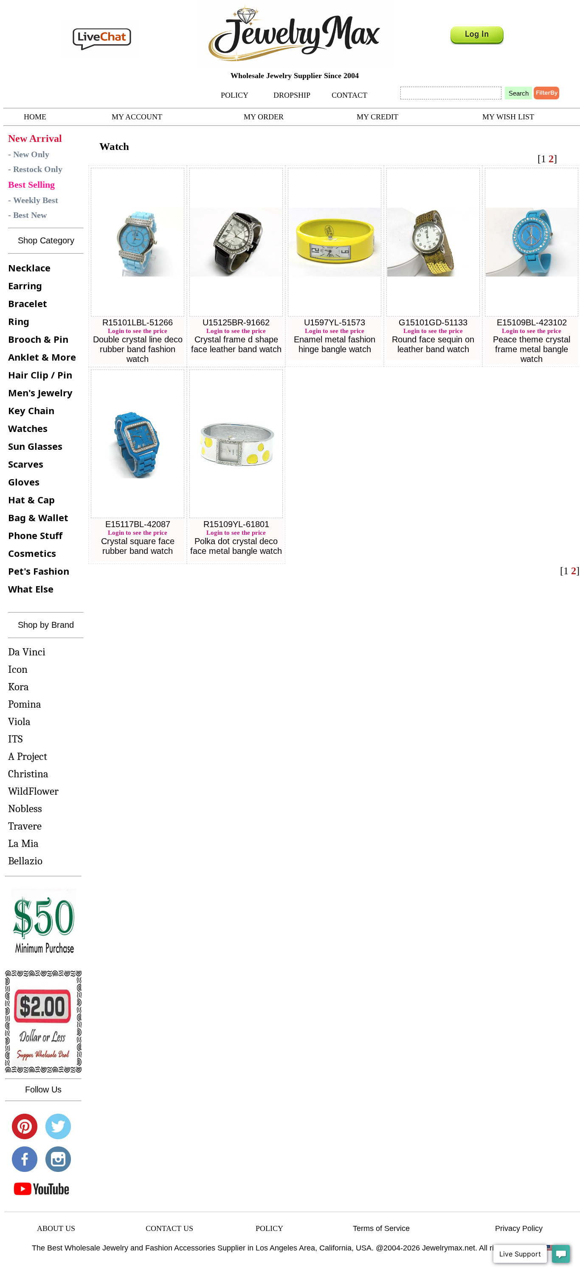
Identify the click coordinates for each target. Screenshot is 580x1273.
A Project (27, 756)
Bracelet (27, 303)
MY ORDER (264, 117)
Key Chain (31, 410)
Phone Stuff (35, 535)
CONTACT (349, 95)
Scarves (25, 463)
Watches (28, 428)
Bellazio (25, 861)
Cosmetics (32, 553)
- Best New (27, 215)
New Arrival (35, 138)
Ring (18, 321)
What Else (30, 588)
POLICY (234, 95)
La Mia (23, 843)
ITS (15, 739)
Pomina (24, 704)
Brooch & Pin (38, 339)
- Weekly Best (33, 200)
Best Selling (31, 184)
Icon (18, 669)
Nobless (25, 808)
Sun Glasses (35, 446)
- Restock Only (35, 169)
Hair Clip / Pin (40, 374)
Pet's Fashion (38, 571)
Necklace (29, 267)
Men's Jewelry (40, 392)
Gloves (23, 481)
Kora (18, 686)
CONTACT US (169, 1228)
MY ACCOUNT (137, 117)
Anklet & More (42, 356)
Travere (25, 826)
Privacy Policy (519, 1228)
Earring (25, 285)
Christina (28, 774)
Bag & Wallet (38, 517)
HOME (35, 117)
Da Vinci (26, 652)
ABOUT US (56, 1228)
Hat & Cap (31, 499)
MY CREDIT (377, 117)
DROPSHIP (291, 95)
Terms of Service (381, 1228)
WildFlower (33, 791)
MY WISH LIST (508, 117)
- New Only (28, 154)
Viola (19, 721)
